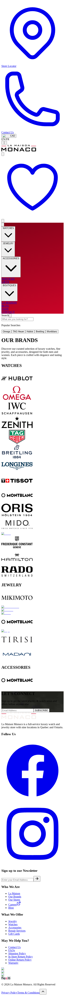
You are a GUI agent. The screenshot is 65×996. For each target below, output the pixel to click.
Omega (6, 331)
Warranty (13, 962)
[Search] (5, 143)
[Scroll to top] (43, 992)
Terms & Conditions (28, 992)
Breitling (40, 331)
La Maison (14, 893)
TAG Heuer (18, 331)
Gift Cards (14, 933)
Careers (12, 904)
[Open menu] (2, 143)
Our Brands (14, 896)
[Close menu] (2, 224)
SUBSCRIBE (41, 710)
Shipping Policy (17, 953)
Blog (11, 907)
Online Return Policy (20, 959)
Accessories (14, 927)
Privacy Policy (9, 992)
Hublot (30, 331)
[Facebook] (32, 800)
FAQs (11, 950)
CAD (12, 135)
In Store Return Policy (20, 956)
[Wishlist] (32, 217)
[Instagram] (32, 864)
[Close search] (10, 315)
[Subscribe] (36, 879)
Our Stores (14, 899)
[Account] (2, 154)
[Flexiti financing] (5, 978)
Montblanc (52, 331)
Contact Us (14, 947)
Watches (13, 924)
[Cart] (2, 221)
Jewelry (12, 921)
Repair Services (16, 930)
